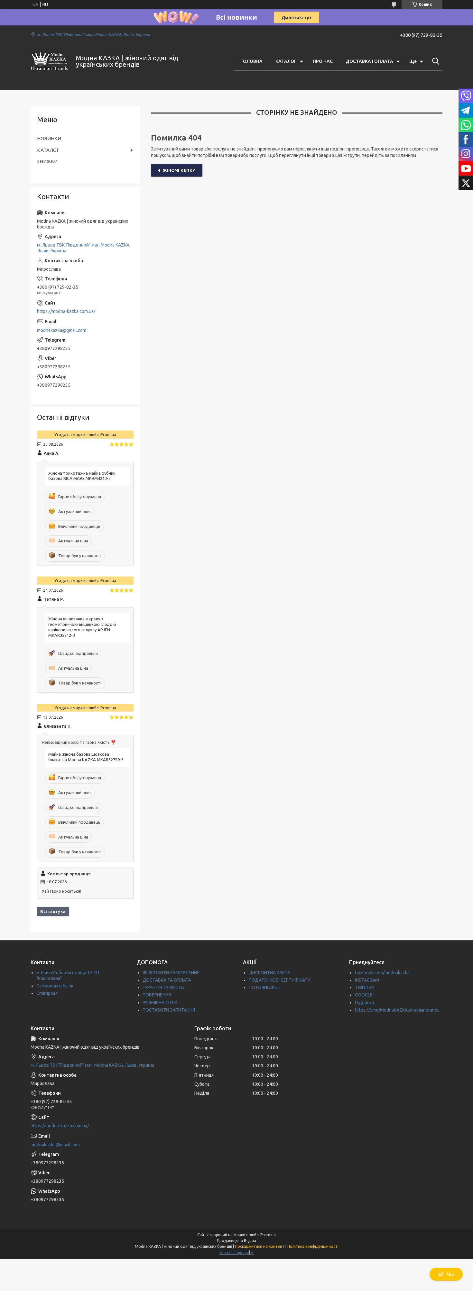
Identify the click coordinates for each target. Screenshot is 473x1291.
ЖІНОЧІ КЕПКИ (179, 170)
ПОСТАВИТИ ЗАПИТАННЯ (169, 1010)
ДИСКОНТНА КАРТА (269, 972)
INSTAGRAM (367, 980)
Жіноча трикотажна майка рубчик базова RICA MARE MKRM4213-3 (82, 476)
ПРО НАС (323, 61)
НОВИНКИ (49, 138)
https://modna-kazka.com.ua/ (66, 311)
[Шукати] (434, 61)
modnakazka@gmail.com (61, 330)
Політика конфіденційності (313, 1246)
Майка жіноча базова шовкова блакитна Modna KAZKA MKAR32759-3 (86, 757)
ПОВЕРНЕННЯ (157, 994)
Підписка (364, 1002)
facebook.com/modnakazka (382, 972)
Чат (451, 1274)
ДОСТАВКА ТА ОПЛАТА (167, 980)
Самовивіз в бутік (54, 985)
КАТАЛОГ (286, 61)
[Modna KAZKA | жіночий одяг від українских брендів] (49, 61)
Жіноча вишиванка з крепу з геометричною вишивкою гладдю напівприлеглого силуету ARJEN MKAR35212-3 (82, 626)
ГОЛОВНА (251, 61)
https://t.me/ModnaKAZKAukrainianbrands (397, 1010)
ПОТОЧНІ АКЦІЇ (264, 987)
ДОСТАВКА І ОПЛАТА (369, 61)
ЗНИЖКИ (47, 161)
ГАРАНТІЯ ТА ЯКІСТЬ (163, 987)
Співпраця (47, 993)
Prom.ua (268, 1235)
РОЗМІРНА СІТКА (160, 1002)
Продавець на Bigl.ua (236, 1240)
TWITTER (364, 987)
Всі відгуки (53, 911)
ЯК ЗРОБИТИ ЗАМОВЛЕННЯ (171, 972)
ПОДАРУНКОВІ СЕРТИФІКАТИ (280, 980)
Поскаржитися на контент (259, 1246)
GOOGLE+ (365, 994)
